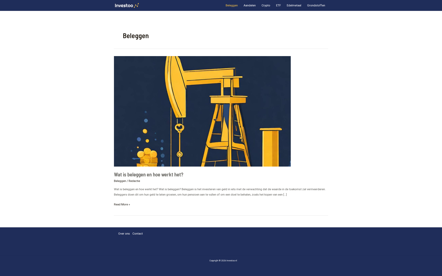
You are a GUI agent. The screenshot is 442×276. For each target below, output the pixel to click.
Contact (137, 233)
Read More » (122, 204)
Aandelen (250, 5)
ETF (278, 5)
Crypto (266, 5)
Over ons (124, 233)
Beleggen (232, 5)
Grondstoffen (316, 5)
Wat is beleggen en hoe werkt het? (148, 174)
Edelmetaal (294, 5)
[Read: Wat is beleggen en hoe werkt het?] (202, 111)
